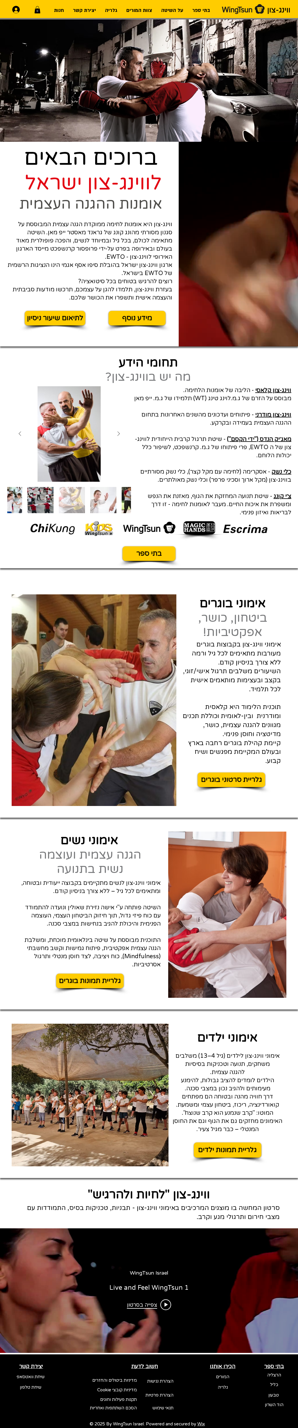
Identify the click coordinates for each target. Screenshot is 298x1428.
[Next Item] (20, 434)
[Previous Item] (118, 434)
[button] (37, 9)
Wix (201, 1424)
